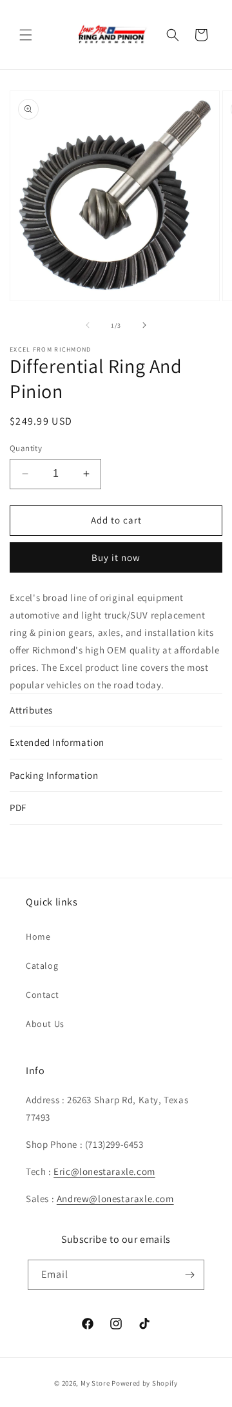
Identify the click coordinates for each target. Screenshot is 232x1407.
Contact (42, 994)
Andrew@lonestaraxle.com (115, 1198)
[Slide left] (87, 325)
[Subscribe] (189, 1275)
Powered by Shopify (144, 1383)
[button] (26, 35)
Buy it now (116, 557)
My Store (95, 1383)
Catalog (42, 965)
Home (38, 936)
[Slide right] (144, 325)
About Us (45, 1024)
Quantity (26, 448)
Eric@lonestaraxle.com (104, 1171)
